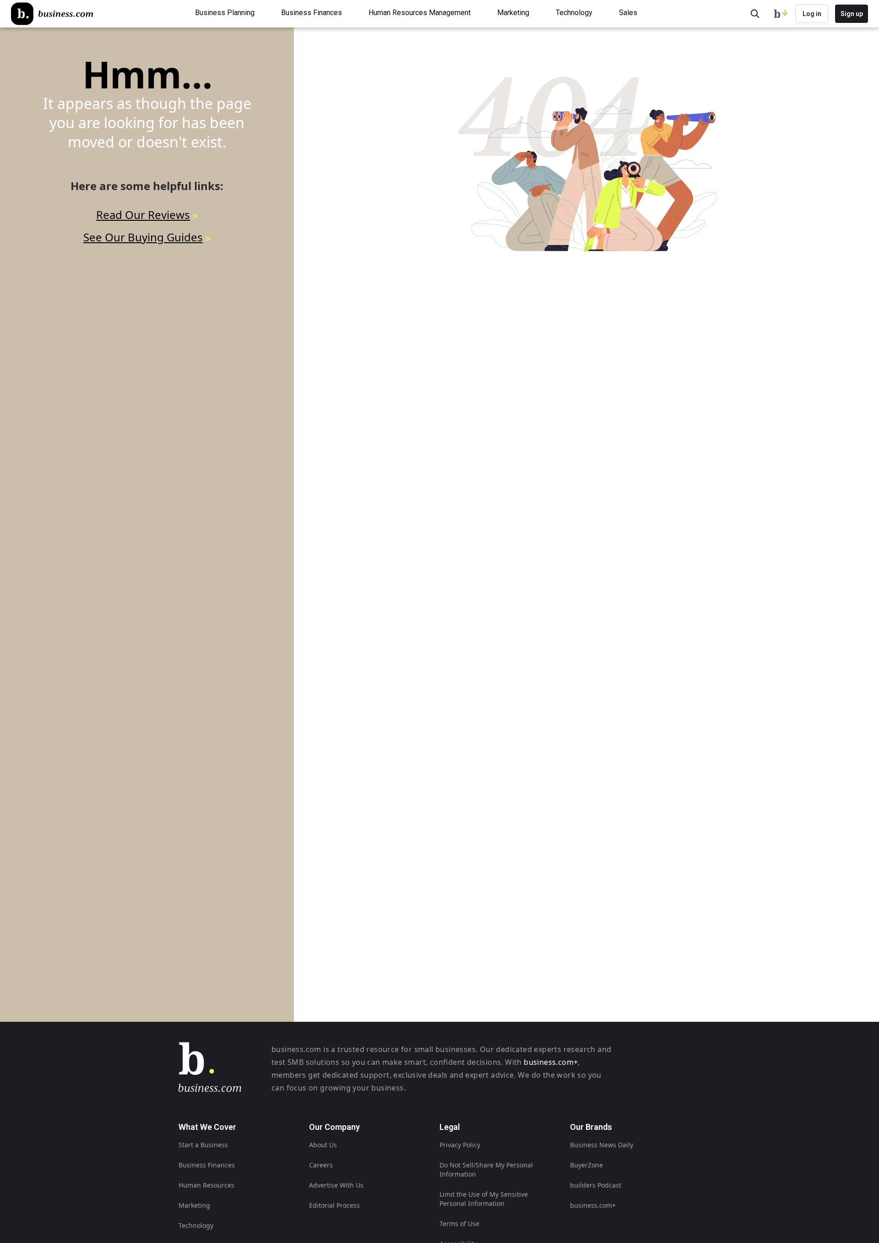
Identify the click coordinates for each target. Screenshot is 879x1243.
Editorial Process (334, 1205)
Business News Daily (601, 1144)
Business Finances (207, 1165)
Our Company (334, 1127)
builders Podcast (595, 1185)
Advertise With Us (336, 1185)
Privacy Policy (460, 1144)
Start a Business (203, 1144)
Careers (321, 1165)
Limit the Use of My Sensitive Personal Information (484, 1199)
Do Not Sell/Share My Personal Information (486, 1169)
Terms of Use (459, 1223)
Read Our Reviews (143, 214)
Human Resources (206, 1185)
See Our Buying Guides (143, 237)
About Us (323, 1144)
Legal (450, 1127)
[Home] (52, 13)
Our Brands (591, 1127)
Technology (196, 1225)
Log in (812, 13)
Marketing (194, 1205)
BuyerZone (586, 1165)
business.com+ (551, 1062)
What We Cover (207, 1127)
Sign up (852, 13)
